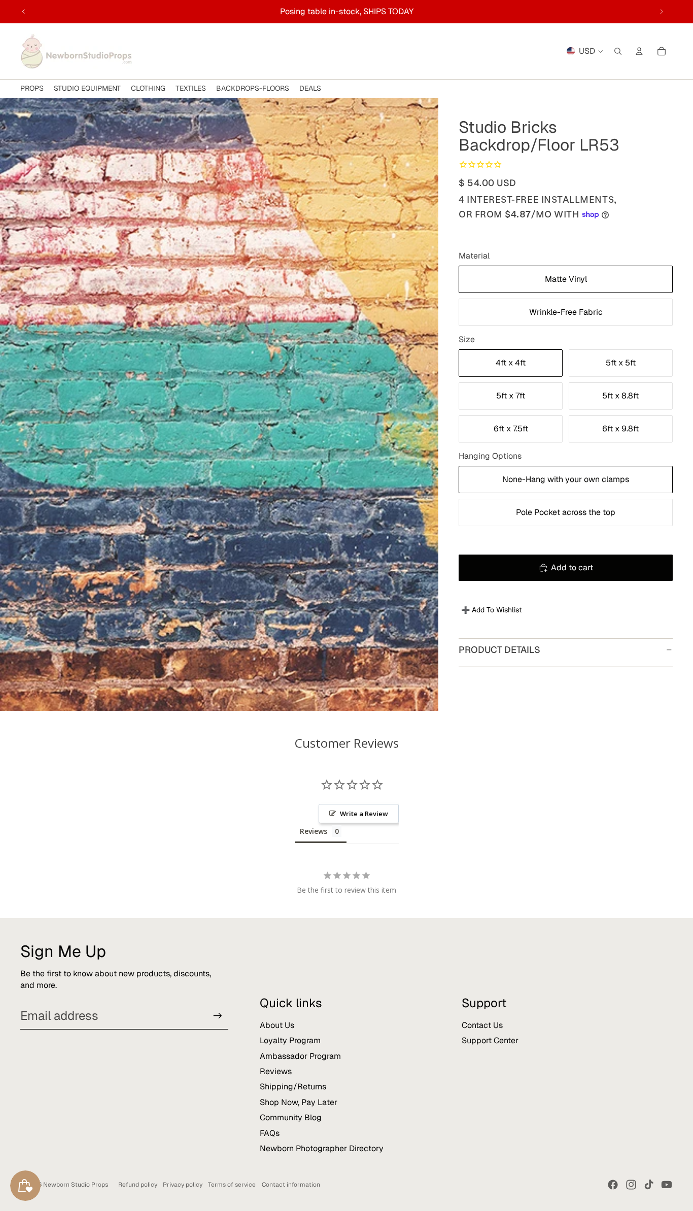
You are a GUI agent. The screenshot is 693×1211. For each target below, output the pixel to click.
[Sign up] (217, 1016)
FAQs (270, 1133)
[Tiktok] (649, 1185)
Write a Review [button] (364, 813)
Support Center (490, 1040)
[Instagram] (631, 1185)
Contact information (291, 1185)
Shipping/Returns (293, 1086)
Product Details (499, 649)
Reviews (276, 1071)
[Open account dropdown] (639, 51)
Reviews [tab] (313, 831)
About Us (277, 1025)
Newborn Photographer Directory (322, 1148)
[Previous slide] (24, 12)
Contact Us (482, 1025)
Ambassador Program (300, 1056)
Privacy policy (182, 1185)
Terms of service (232, 1185)
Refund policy (137, 1185)
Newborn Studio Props (75, 1185)
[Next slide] (661, 12)
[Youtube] (667, 1185)
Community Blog (291, 1117)
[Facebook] (613, 1185)
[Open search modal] (618, 51)
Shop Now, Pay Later (298, 1102)
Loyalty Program (290, 1040)
